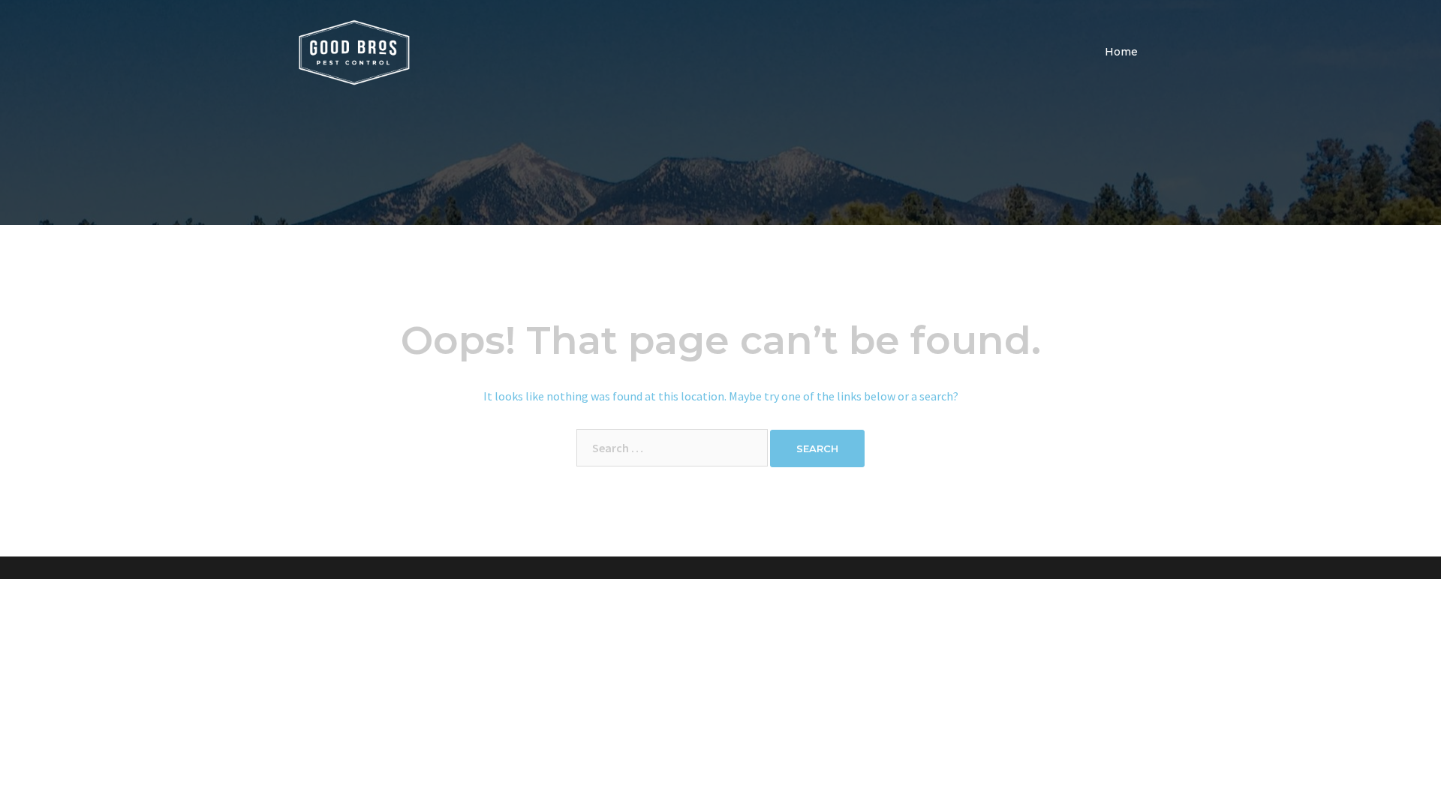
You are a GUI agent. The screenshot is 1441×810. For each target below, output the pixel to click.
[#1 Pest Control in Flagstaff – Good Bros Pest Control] (354, 51)
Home (1121, 51)
